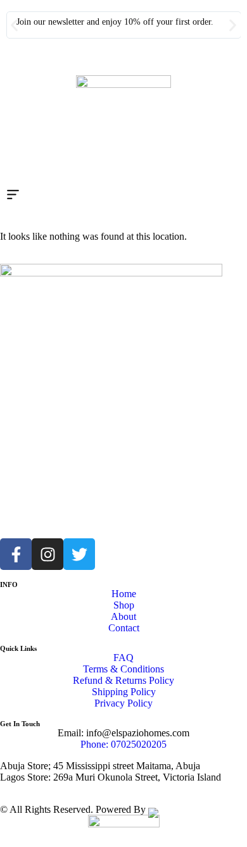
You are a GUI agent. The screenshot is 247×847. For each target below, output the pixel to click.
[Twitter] (79, 554)
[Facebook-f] (16, 554)
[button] (14, 25)
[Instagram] (47, 554)
